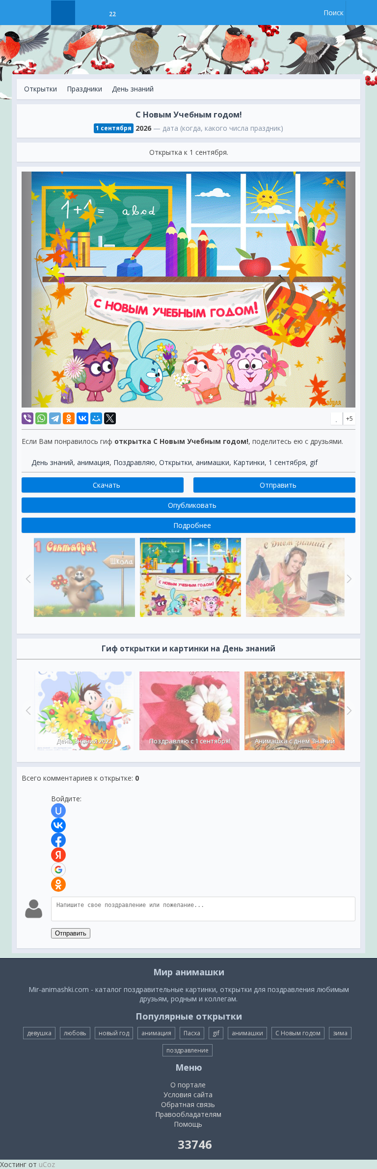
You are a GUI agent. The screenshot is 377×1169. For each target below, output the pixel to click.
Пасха (192, 1033)
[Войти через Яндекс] (58, 855)
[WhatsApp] (41, 418)
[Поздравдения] (137, 12)
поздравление (187, 1050)
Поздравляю (134, 462)
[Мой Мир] (96, 418)
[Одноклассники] (69, 418)
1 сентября (287, 462)
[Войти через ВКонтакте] (58, 825)
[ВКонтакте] (82, 418)
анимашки (212, 462)
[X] (110, 418)
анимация (93, 462)
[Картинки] (88, 12)
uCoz (47, 1164)
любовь (75, 1033)
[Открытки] (63, 12)
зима (340, 1033)
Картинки (249, 462)
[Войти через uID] (58, 810)
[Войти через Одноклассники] (58, 884)
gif (314, 462)
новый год (114, 1033)
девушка (39, 1033)
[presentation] (27, 710)
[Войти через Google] (58, 869)
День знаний (133, 88)
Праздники (84, 88)
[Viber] (27, 418)
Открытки (40, 88)
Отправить (70, 933)
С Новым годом (298, 1033)
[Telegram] (55, 418)
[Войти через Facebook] (58, 840)
